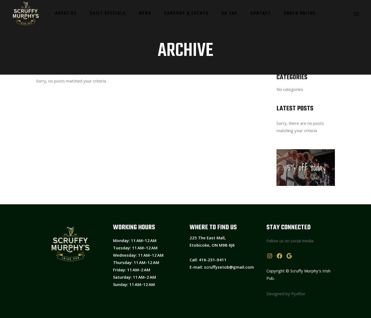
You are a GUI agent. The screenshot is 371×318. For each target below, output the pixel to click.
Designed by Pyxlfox (285, 293)
